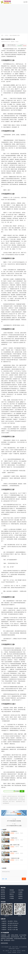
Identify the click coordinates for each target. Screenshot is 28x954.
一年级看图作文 (13, 831)
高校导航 (3, 892)
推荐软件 (20, 894)
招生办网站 (21, 890)
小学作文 (6, 35)
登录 (3, 878)
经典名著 (14, 950)
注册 (6, 878)
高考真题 (3, 898)
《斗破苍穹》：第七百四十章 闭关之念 (9, 923)
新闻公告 (12, 894)
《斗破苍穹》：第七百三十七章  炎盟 (9, 929)
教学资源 (23, 950)
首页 (2, 35)
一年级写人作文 (13, 838)
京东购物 (12, 896)
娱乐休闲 (3, 894)
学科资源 (12, 890)
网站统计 (17, 948)
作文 (11, 950)
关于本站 (18, 952)
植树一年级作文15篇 (14, 844)
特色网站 (20, 896)
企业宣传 (9, 952)
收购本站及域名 (4, 943)
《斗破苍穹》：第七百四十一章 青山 (9, 921)
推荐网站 (3, 890)
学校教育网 (6, 946)
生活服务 (20, 892)
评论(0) (16, 41)
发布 (24, 878)
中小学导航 (12, 892)
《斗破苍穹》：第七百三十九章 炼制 (9, 925)
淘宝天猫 (3, 896)
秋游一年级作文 (13, 851)
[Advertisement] (14, 19)
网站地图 (14, 952)
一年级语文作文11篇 (14, 858)
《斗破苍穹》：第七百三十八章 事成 (9, 927)
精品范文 (19, 950)
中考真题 (12, 898)
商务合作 (20, 898)
